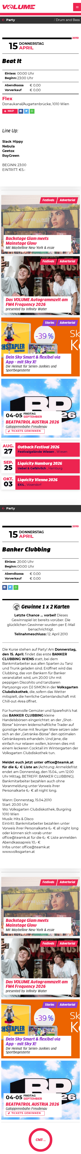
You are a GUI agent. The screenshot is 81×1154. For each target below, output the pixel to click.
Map (11, 111)
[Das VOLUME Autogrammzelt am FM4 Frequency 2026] (40, 285)
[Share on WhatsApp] (32, 111)
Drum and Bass (68, 20)
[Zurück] (3, 20)
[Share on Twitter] (26, 111)
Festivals (48, 200)
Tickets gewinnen (26, 431)
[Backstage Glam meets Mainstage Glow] (40, 224)
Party (10, 20)
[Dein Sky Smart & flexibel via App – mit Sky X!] (40, 347)
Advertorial (67, 200)
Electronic (72, 1143)
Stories (49, 322)
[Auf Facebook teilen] (20, 111)
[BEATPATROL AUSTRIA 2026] (40, 408)
